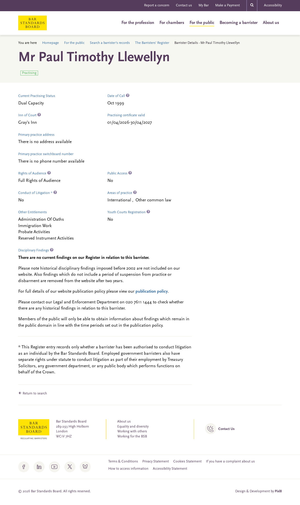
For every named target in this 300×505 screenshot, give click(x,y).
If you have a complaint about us (230, 461)
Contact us (184, 5)
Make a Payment (227, 5)
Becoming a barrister (239, 23)
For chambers (171, 23)
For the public (202, 23)
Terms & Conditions (123, 461)
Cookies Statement (187, 461)
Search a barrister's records (110, 43)
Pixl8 (278, 491)
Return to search (34, 393)
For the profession (137, 23)
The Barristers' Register (152, 43)
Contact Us (226, 429)
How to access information (128, 469)
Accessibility (273, 5)
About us (271, 23)
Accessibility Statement (170, 469)
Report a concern (156, 5)
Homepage (50, 43)
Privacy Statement (155, 461)
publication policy (152, 291)
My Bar (204, 5)
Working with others (132, 431)
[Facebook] (23, 466)
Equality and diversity (132, 426)
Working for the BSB (132, 436)
